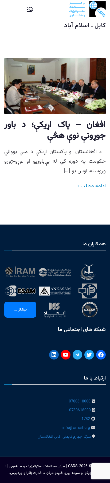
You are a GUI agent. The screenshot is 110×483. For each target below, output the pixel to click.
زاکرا (29, 473)
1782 (85, 419)
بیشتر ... (20, 310)
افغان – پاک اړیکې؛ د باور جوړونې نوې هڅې (55, 130)
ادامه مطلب (93, 186)
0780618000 (80, 402)
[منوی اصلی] (30, 9)
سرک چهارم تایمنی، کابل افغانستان (64, 437)
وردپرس (16, 473)
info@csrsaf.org (76, 428)
